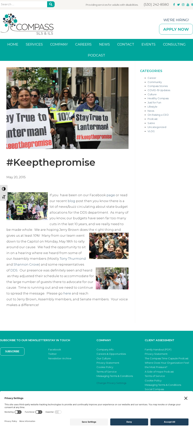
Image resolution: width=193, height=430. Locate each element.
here (67, 293)
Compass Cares (27, 24)
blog (71, 201)
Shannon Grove (26, 264)
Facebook (54, 349)
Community (155, 82)
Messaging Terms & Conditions (114, 375)
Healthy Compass (158, 98)
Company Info (105, 349)
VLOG (151, 131)
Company (59, 44)
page (110, 195)
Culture (152, 94)
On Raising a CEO (158, 114)
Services (34, 44)
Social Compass (154, 389)
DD (13, 270)
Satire (151, 123)
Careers (83, 44)
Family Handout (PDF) (158, 349)
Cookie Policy (104, 367)
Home (12, 44)
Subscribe (12, 351)
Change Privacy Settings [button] (111, 382)
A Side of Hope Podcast (159, 371)
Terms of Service (106, 371)
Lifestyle (152, 106)
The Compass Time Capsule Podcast (166, 358)
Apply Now (176, 29)
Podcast (96, 55)
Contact (125, 44)
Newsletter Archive (59, 358)
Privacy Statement (107, 362)
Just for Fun (154, 102)
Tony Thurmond (73, 258)
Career (152, 77)
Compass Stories (158, 86)
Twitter (52, 353)
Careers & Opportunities (111, 353)
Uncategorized (157, 127)
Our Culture (103, 358)
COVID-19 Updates (159, 90)
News (104, 44)
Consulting (174, 44)
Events (148, 44)
